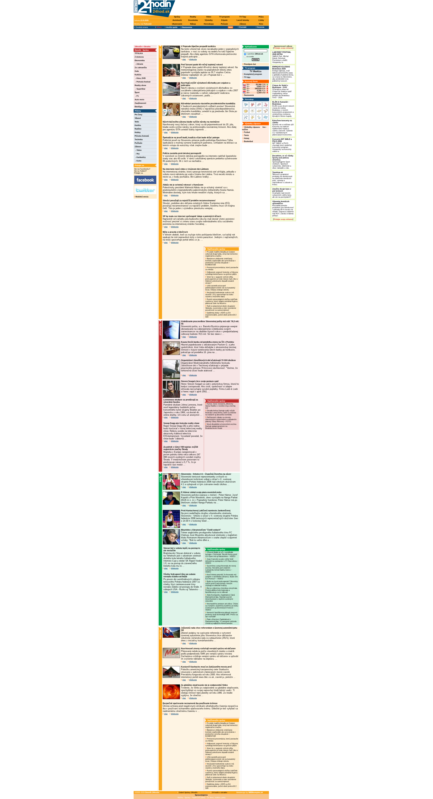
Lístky (261, 20)
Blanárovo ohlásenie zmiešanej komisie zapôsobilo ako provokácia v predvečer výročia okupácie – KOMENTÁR (220, 262)
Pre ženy (138, 115)
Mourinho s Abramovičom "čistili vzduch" (201, 530)
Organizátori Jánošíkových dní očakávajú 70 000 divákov (208, 360)
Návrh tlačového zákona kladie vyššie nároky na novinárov (191, 122)
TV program (224, 17)
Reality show (140, 85)
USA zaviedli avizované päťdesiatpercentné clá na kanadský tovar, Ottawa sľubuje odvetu (220, 288)
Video (208, 17)
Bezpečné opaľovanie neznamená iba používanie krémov (190, 703)
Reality (193, 17)
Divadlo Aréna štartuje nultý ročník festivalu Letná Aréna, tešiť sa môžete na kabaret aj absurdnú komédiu (220, 413)
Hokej (246, 138)
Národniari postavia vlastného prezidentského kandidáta (208, 103)
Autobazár (177, 20)
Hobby (138, 132)
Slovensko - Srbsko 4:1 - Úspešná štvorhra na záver (206, 474)
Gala (137, 71)
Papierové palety (199, 797)
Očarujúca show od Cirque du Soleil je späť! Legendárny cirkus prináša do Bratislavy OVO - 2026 (282, 91)
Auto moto (139, 99)
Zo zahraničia (141, 68)
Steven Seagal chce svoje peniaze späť (200, 381)
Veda (137, 122)
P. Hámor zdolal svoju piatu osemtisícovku (201, 492)
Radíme (138, 129)
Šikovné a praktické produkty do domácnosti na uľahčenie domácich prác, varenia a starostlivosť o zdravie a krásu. (282, 178)
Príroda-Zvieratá (142, 136)
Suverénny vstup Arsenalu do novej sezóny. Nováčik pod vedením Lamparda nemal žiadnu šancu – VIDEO (220, 569)
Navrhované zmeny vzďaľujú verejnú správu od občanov (208, 648)
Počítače (138, 143)
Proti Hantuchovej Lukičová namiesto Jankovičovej (205, 510)
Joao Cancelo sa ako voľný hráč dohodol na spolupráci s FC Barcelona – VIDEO (221, 561)
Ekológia (138, 107)
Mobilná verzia (141, 197)
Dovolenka (193, 20)
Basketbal (248, 141)
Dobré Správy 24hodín (187, 792)
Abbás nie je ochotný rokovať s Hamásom (183, 185)
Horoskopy (209, 24)
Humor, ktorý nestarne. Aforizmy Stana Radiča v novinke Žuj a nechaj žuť (220, 406)
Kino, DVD (141, 78)
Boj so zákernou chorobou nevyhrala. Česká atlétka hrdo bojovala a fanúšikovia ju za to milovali (221, 590)
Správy (177, 17)
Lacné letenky (243, 20)
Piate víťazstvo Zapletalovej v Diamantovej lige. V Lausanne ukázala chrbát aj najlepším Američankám (220, 621)
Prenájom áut (250, 64)
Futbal (247, 132)
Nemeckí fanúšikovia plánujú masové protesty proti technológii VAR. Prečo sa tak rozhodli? (221, 614)
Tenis (246, 135)
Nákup (193, 24)
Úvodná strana (141, 27)
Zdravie (139, 64)
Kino (261, 24)
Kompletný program (253, 74)
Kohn (138, 161)
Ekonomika (140, 60)
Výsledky (209, 20)
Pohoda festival (143, 82)
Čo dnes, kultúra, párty (216, 797)
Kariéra (138, 125)
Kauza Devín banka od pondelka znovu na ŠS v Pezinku (207, 342)
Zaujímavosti (140, 103)
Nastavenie (249, 95)
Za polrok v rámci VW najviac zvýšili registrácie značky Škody (180, 448)
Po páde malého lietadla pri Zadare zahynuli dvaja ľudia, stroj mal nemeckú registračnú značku (221, 254)
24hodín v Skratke (143, 47)
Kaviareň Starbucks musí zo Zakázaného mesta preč (206, 667)
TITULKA (139, 53)
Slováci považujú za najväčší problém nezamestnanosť (189, 200)
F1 (137, 96)
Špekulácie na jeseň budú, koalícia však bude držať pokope (191, 137)
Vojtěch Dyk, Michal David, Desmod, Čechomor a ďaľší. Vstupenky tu (281, 57)
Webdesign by (249, 792)
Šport (137, 92)
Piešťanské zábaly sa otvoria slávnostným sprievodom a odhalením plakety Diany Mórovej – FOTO (220, 419)
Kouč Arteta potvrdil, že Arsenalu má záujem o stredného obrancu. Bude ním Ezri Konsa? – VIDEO (221, 577)
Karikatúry (141, 157)
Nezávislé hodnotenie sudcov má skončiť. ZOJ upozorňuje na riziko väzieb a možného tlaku (219, 294)
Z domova (139, 57)
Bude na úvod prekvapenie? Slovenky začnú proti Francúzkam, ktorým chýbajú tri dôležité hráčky (221, 583)
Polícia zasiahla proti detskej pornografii (182, 153)
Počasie (224, 24)
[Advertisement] (223, 8)
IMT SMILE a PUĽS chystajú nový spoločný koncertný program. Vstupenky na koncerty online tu (282, 145)
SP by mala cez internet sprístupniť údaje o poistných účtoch (192, 216)
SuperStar (140, 89)
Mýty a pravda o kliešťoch (175, 232)
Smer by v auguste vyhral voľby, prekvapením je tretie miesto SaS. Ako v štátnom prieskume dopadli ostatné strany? (221, 280)
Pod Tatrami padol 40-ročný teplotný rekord (202, 64)
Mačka (180, 797)
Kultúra (138, 75)
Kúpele (224, 20)
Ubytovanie (177, 24)
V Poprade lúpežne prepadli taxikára (198, 46)
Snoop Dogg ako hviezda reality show (181, 423)
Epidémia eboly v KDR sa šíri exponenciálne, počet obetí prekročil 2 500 (220, 315)
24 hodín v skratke (219, 792)
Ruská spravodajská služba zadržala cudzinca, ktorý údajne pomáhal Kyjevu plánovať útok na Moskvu (221, 301)
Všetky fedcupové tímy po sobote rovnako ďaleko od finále (179, 575)
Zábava (243, 24)
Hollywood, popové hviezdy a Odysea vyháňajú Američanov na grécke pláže (221, 273)
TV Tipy (242, 17)
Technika (139, 139)
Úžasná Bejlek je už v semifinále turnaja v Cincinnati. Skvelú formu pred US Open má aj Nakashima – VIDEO (221, 554)
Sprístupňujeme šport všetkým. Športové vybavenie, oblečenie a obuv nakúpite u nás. (282, 162)
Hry (138, 154)
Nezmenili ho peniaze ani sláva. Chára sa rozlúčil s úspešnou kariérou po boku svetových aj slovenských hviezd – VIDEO (221, 607)
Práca (261, 17)
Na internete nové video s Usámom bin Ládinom (186, 169)
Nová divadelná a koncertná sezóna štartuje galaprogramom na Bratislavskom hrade (220, 426)
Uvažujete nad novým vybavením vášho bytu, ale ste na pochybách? (282, 193)
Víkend (138, 118)
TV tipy (247, 77)
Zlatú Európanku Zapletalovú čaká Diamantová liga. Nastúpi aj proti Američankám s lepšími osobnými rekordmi (220, 598)
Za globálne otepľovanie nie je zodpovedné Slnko (204, 685)
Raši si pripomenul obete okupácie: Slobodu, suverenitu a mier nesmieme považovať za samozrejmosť (220, 308)
